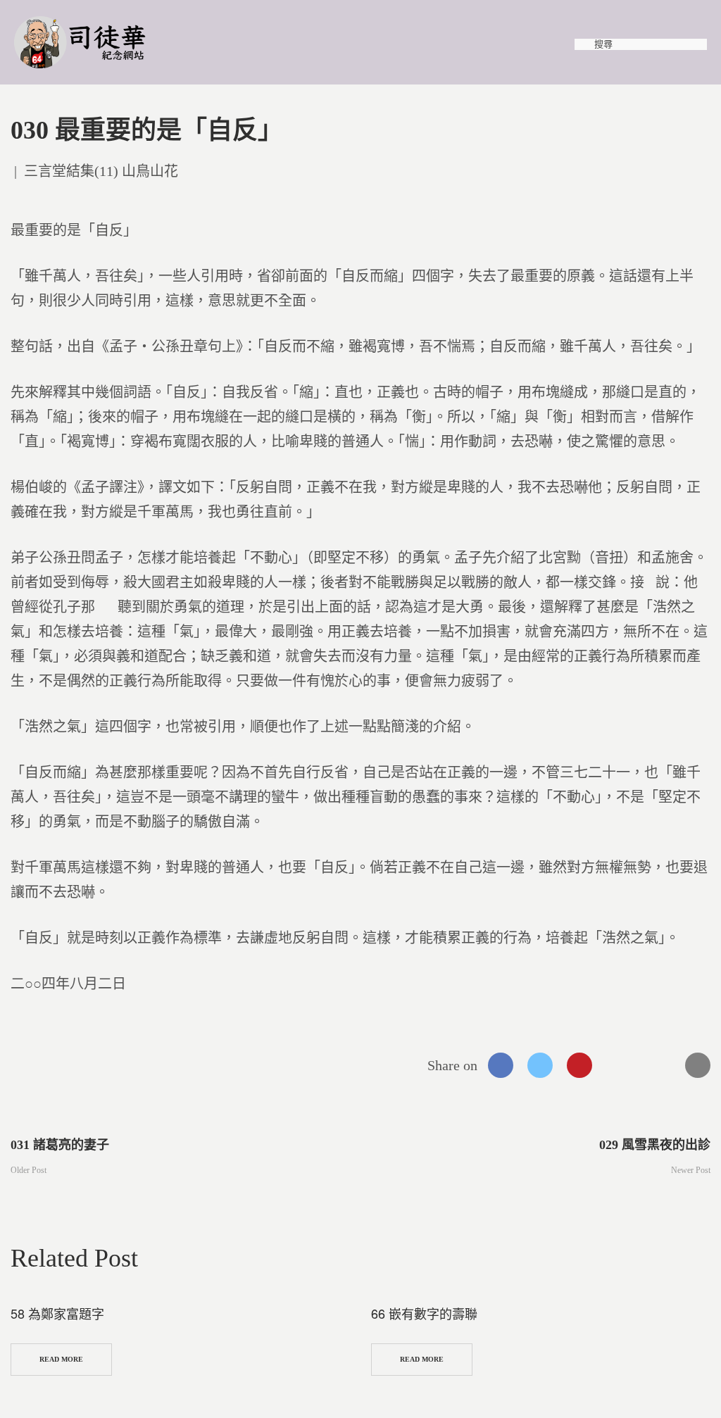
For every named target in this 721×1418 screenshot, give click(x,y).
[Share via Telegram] (658, 1065)
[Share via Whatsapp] (619, 1065)
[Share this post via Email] (697, 1065)
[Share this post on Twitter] (540, 1065)
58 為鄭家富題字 (57, 1313)
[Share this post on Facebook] (500, 1065)
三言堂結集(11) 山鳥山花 (101, 171)
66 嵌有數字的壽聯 (424, 1313)
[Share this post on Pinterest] (579, 1065)
